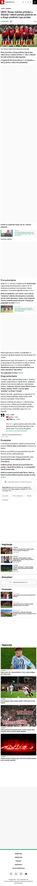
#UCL (11, 424)
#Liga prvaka (5, 496)
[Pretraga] (25, 2)
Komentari (7, 577)
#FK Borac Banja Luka (17, 496)
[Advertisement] (18, 143)
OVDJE (20, 373)
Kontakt (18, 861)
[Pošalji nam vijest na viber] (21, 874)
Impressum (18, 857)
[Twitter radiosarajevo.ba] (16, 874)
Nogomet (8, 8)
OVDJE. (17, 303)
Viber (6, 490)
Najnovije (7, 645)
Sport (3, 8)
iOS (29, 487)
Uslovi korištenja (18, 868)
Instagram (23, 489)
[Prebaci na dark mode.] (23, 2)
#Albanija (29, 496)
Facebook (17, 489)
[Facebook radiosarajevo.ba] (11, 874)
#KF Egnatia (5, 500)
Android (26, 487)
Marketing (18, 854)
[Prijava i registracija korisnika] (28, 2)
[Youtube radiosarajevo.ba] (26, 874)
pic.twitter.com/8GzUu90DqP (16, 431)
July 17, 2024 (4, 436)
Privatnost (18, 864)
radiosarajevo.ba (24, 879)
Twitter (12, 489)
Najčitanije (7, 544)
